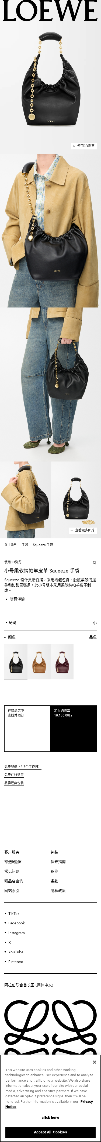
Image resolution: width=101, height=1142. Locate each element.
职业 (54, 871)
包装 (54, 852)
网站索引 (11, 891)
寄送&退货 (13, 862)
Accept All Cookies (50, 1132)
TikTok (13, 914)
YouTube (15, 952)
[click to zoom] (50, 77)
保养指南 (58, 862)
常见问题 (11, 871)
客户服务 (11, 852)
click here (50, 1118)
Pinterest (15, 962)
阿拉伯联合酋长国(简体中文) (28, 985)
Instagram (16, 933)
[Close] (94, 1062)
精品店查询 (13, 881)
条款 (54, 881)
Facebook (16, 923)
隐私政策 (58, 891)
